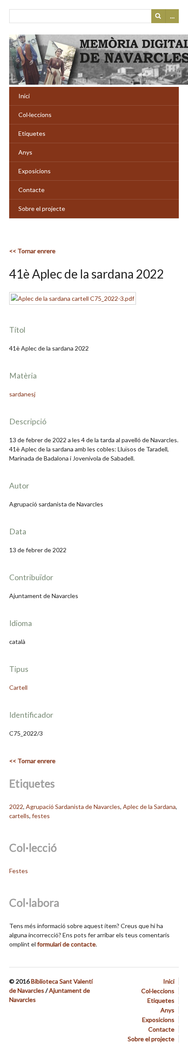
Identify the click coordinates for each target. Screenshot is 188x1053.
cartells (19, 815)
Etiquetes (31, 133)
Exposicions (34, 171)
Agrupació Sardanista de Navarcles (73, 806)
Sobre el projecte (41, 208)
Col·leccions (35, 114)
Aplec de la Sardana (149, 806)
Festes (18, 870)
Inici (24, 96)
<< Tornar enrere (32, 251)
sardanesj (22, 394)
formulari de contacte (66, 944)
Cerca (158, 16)
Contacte (31, 189)
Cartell (18, 687)
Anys (25, 152)
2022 (16, 806)
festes (41, 815)
